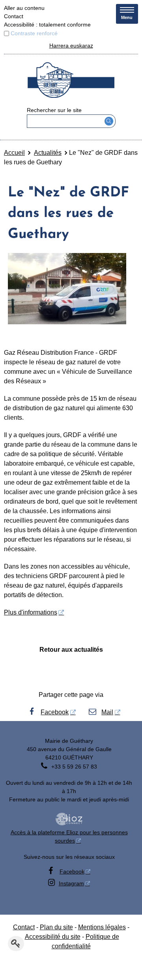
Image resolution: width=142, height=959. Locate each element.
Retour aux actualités (71, 649)
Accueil (14, 152)
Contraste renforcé (34, 33)
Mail (107, 712)
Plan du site (56, 927)
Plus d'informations (30, 612)
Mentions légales (102, 927)
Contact (13, 16)
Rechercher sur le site (54, 110)
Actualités (48, 152)
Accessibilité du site (52, 936)
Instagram (71, 883)
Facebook (55, 712)
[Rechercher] (109, 121)
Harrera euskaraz (71, 45)
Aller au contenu (24, 8)
